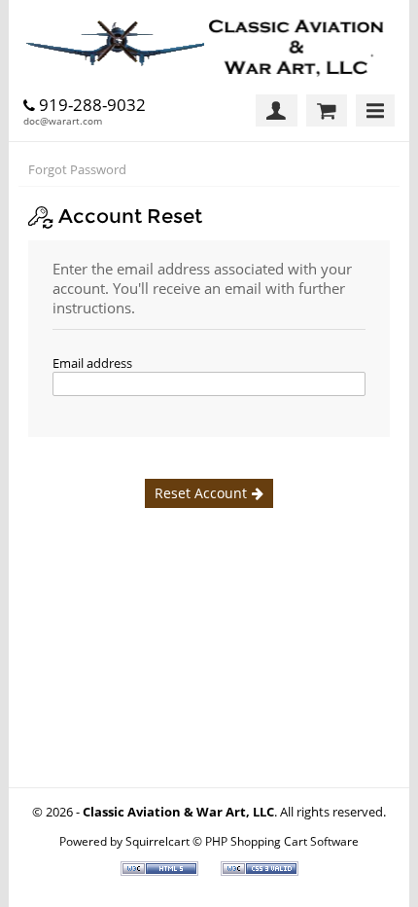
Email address (92, 363)
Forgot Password (77, 169)
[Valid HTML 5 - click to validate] (161, 871)
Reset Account (201, 493)
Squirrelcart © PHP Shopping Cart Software (242, 841)
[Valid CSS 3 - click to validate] (259, 871)
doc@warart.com (62, 120)
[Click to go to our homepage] (209, 48)
